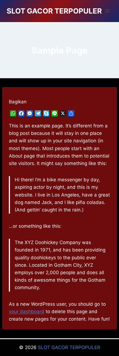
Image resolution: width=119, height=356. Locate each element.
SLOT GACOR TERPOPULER (69, 347)
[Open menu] (107, 11)
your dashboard (26, 311)
